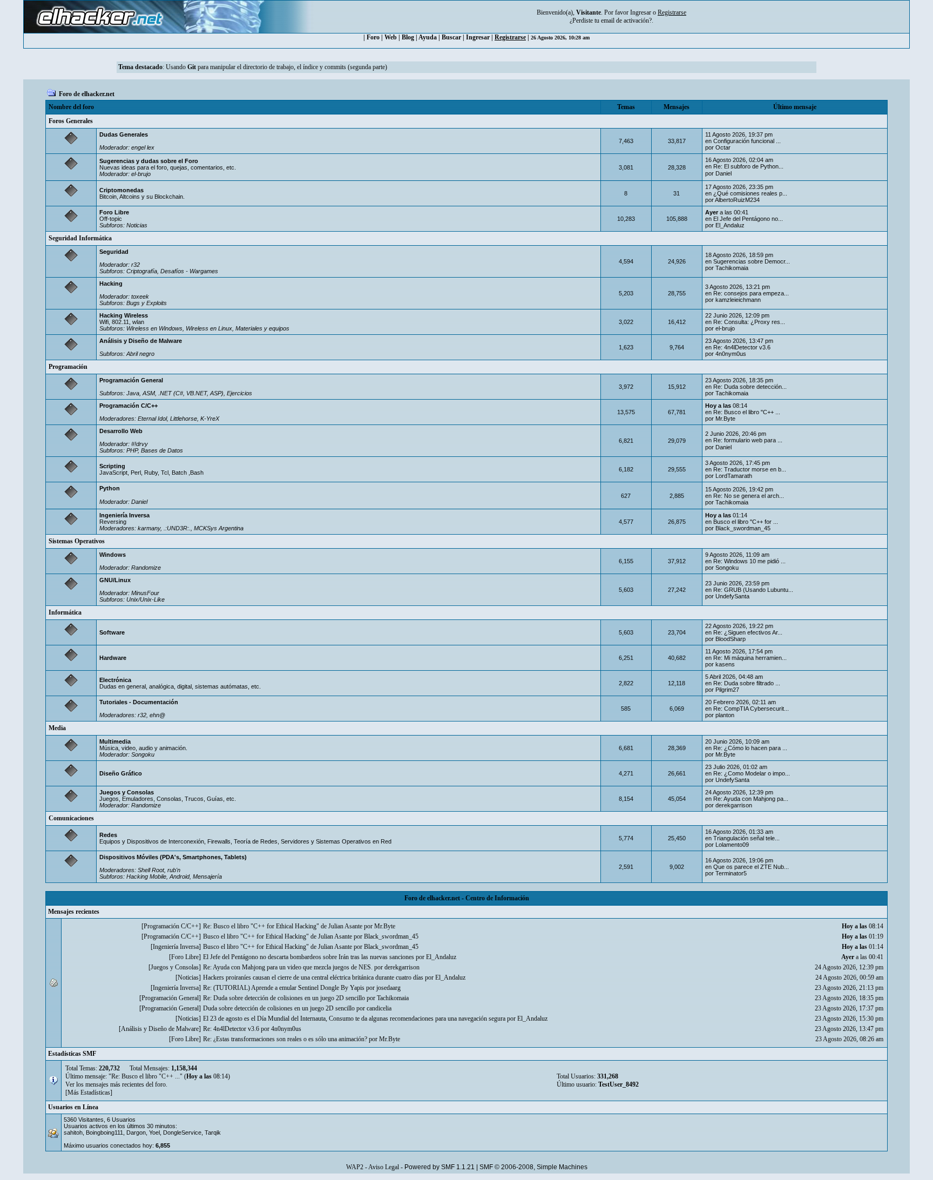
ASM (149, 393)
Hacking (111, 283)
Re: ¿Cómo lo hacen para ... (750, 748)
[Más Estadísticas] (88, 1092)
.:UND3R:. (177, 528)
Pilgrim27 (727, 689)
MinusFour (145, 593)
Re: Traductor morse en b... (749, 469)
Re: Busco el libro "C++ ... (746, 412)
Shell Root (151, 870)
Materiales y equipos (262, 328)
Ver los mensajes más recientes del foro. (116, 1084)
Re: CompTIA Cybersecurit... (751, 708)
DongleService (182, 1132)
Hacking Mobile (146, 876)
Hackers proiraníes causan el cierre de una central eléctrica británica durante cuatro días (313, 977)
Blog (408, 37)
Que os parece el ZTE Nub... (751, 867)
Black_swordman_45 (742, 528)
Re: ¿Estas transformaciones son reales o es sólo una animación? (285, 1039)
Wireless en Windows (154, 328)
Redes (108, 835)
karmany (149, 528)
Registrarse (510, 37)
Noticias (136, 225)
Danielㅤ (723, 173)
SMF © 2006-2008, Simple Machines (533, 1167)
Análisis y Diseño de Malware (140, 341)
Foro (373, 37)
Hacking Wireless (123, 315)
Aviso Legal (383, 1167)
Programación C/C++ (128, 405)
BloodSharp (730, 639)
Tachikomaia (731, 268)
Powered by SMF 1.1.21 (439, 1167)
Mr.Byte (725, 418)
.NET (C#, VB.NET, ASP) (191, 393)
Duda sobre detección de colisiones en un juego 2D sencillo (279, 1008)
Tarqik (213, 1132)
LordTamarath (733, 476)
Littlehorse (183, 418)
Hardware (112, 658)
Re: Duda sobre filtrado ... (746, 683)
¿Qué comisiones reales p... (750, 193)
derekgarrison (733, 805)
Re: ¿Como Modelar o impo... (751, 773)
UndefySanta (732, 596)
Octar (723, 147)
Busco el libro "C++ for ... (745, 521)
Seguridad (114, 251)
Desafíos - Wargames (189, 271)
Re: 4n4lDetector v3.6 (741, 347)
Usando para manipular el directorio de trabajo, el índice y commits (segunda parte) (276, 67)
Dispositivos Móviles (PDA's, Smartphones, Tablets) (173, 857)
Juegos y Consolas (126, 792)
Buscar (451, 37)
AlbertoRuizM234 (737, 200)
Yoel (154, 1132)
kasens (725, 664)
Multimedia (115, 741)
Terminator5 (731, 873)
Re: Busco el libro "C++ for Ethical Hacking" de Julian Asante (282, 926)
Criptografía (141, 271)
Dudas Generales (123, 134)
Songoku (727, 567)
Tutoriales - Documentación (138, 702)
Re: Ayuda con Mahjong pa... (750, 798)
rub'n (173, 870)
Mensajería (207, 876)
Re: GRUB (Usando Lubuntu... (753, 589)
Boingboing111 (104, 1132)
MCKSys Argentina (219, 528)
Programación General (131, 380)
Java (132, 393)
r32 (135, 264)
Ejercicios (239, 393)
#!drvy (139, 444)
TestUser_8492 (618, 1084)
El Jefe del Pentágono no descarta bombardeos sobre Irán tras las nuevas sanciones (308, 957)
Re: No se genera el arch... (748, 496)
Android (180, 876)
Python (109, 488)
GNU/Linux (115, 580)
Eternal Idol (152, 418)
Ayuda (427, 37)
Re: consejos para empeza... (751, 293)
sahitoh (73, 1132)
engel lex (142, 147)
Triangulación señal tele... (746, 838)
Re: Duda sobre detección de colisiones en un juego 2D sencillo (284, 998)
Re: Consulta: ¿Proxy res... (749, 322)
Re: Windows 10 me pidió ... (749, 561)
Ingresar (640, 12)
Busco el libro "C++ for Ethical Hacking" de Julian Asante (277, 936)
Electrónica (115, 680)
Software (112, 632)
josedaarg (388, 988)
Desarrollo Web (121, 431)
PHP (132, 450)
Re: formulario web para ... (747, 440)
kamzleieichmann (738, 299)
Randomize (146, 567)
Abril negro (140, 353)
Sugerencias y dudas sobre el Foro (148, 161)
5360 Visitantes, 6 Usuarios (100, 1119)
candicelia (379, 1008)
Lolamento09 (732, 844)
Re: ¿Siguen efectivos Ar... (747, 632)
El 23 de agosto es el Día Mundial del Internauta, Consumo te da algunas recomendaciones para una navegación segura (354, 1018)
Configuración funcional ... (747, 141)
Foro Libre (114, 212)
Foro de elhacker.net (86, 94)
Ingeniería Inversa (124, 515)
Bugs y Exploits (146, 303)
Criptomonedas (121, 190)
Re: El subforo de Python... (748, 166)
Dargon (136, 1132)
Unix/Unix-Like (145, 599)
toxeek (140, 296)
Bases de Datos (162, 450)
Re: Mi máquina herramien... (750, 658)
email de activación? (626, 20)
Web (390, 37)
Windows (112, 554)
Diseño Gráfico (120, 773)
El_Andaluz (730, 225)
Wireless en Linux (209, 328)
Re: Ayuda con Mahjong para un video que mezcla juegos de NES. (288, 967)
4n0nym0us (730, 353)
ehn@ (157, 715)
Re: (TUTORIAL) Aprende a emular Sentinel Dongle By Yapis (283, 988)
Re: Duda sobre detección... (750, 386)
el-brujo (141, 174)
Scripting (112, 466)
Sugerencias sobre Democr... (751, 261)
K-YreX (209, 418)
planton (724, 715)
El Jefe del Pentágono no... (748, 218)
